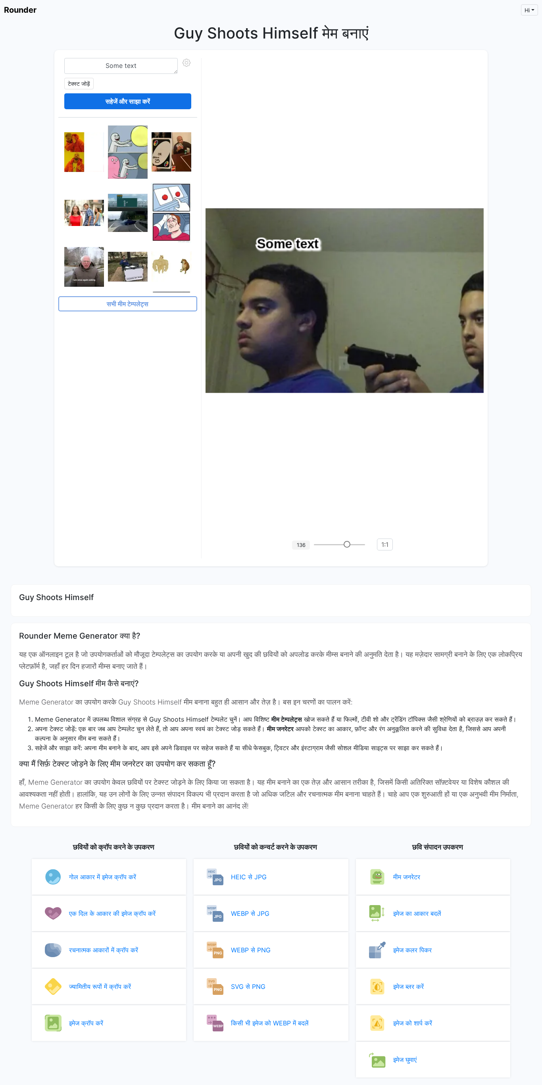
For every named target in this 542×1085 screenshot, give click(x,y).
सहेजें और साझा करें (128, 101)
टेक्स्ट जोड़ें (79, 83)
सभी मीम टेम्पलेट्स (127, 304)
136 (301, 545)
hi (527, 10)
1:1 (384, 544)
